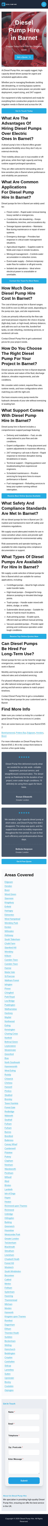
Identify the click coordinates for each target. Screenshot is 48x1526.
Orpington (9, 1390)
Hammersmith (11, 1066)
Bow (7, 1058)
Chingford (9, 993)
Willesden (9, 931)
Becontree (9, 1275)
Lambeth (9, 1189)
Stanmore (9, 898)
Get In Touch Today (24, 111)
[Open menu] (43, 4)
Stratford (8, 1095)
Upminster (9, 1378)
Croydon (8, 1357)
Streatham (9, 1251)
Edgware (31, 733)
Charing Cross (11, 1034)
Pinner (8, 988)
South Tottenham (12, 939)
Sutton (7, 1374)
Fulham (8, 1124)
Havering (9, 1296)
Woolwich (9, 1267)
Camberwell (10, 1148)
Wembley (9, 952)
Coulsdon (9, 1386)
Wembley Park (11, 923)
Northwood (10, 1021)
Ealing (7, 1025)
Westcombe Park (12, 1234)
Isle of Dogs (10, 1193)
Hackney (9, 1013)
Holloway (9, 935)
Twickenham (10, 1243)
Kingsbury (9, 902)
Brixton (8, 1185)
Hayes (7, 1198)
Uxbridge (9, 1214)
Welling (8, 1345)
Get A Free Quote (24, 861)
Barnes (8, 1132)
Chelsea (8, 1083)
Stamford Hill (10, 947)
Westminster (10, 1050)
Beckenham (10, 1341)
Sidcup (8, 1366)
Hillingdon (9, 1218)
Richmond (9, 1210)
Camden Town (11, 960)
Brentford (9, 1136)
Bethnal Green (11, 1042)
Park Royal (10, 997)
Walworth (9, 1116)
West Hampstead (12, 919)
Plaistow (8, 1152)
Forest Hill (9, 1263)
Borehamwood (8, 733)
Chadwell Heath (12, 1259)
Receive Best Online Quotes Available (24, 496)
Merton (8, 1284)
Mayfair (8, 1017)
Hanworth (9, 1312)
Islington (8, 984)
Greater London (12, 1239)
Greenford (9, 1054)
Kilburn (8, 956)
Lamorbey (9, 1370)
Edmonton (9, 915)
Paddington (10, 1005)
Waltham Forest (12, 980)
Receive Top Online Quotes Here (24, 636)
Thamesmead (11, 1300)
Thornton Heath (12, 1333)
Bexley (8, 1382)
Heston (8, 1202)
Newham (9, 1165)
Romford (8, 1321)
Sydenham (9, 1292)
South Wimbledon (13, 1271)
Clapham (9, 1161)
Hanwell (8, 1087)
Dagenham (10, 1325)
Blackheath (10, 1247)
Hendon (39, 733)
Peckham (9, 1173)
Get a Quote (22, 57)
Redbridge (9, 1111)
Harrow (8, 968)
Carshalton (10, 1362)
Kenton (8, 927)
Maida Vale (10, 972)
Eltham (8, 1329)
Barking (8, 1222)
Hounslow (9, 1230)
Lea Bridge (10, 1001)
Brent (4, 736)
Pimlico (8, 1091)
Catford (8, 1280)
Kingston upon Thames (15, 1316)
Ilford (7, 1181)
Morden (8, 1308)
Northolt (8, 1038)
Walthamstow (11, 1009)
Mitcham (8, 1304)
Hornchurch (10, 1349)
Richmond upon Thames (16, 1206)
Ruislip (8, 1075)
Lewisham (9, 1255)
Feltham (8, 1288)
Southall (8, 1120)
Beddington (10, 1353)
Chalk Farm (10, 943)
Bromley (8, 1099)
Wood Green (10, 894)
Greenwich (9, 1226)
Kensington (10, 1029)
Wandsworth (10, 1169)
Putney (8, 1157)
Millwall (8, 1177)
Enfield (8, 907)
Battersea (9, 1140)
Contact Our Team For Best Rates (24, 281)
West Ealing (10, 1070)
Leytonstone (10, 1046)
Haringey (9, 911)
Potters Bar (21, 733)
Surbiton (8, 1337)
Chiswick (9, 1079)
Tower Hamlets (11, 1103)
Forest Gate (10, 1107)
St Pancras (10, 976)
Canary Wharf (11, 1144)
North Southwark (12, 1062)
